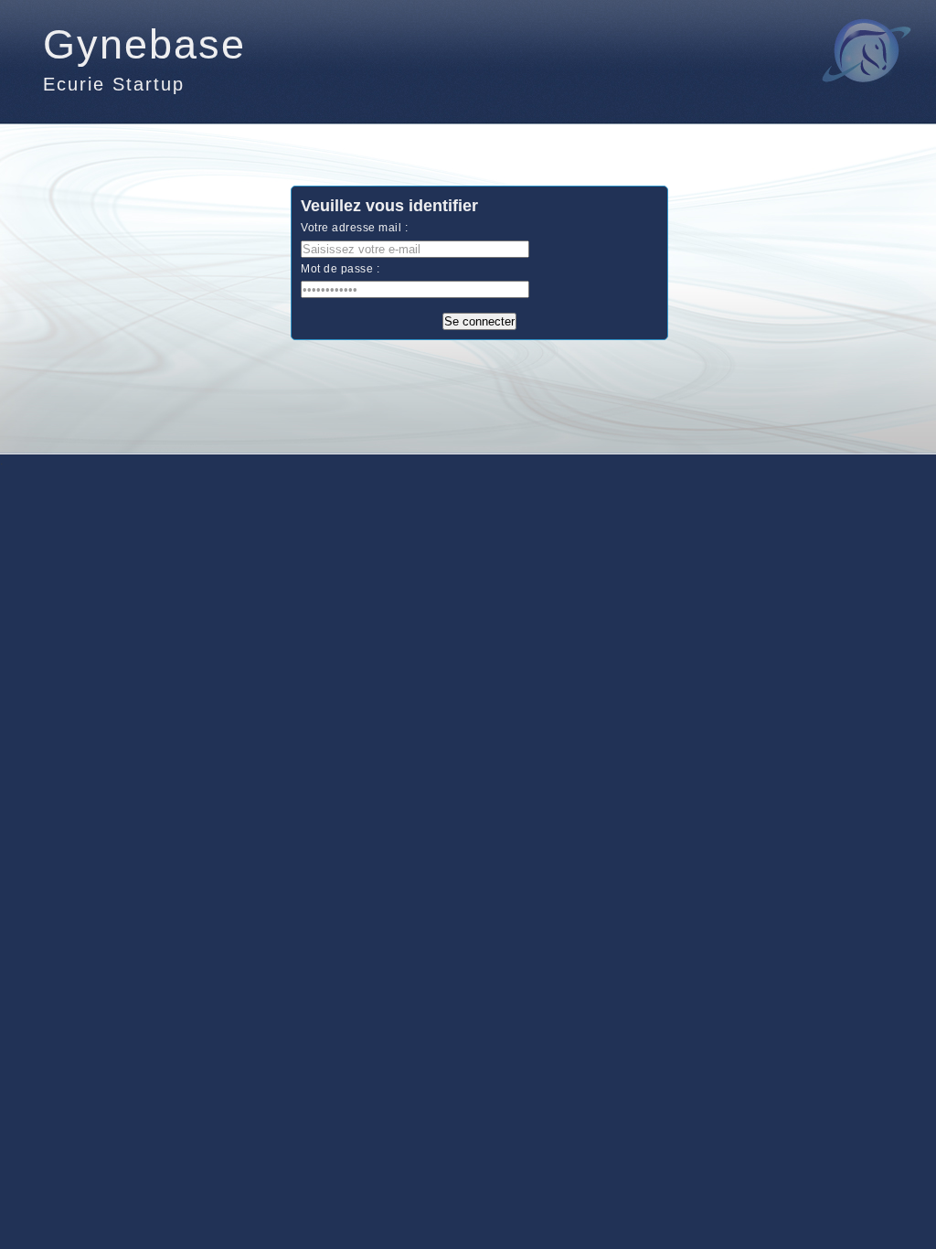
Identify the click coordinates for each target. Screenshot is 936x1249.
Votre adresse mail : (354, 227)
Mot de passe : (340, 268)
